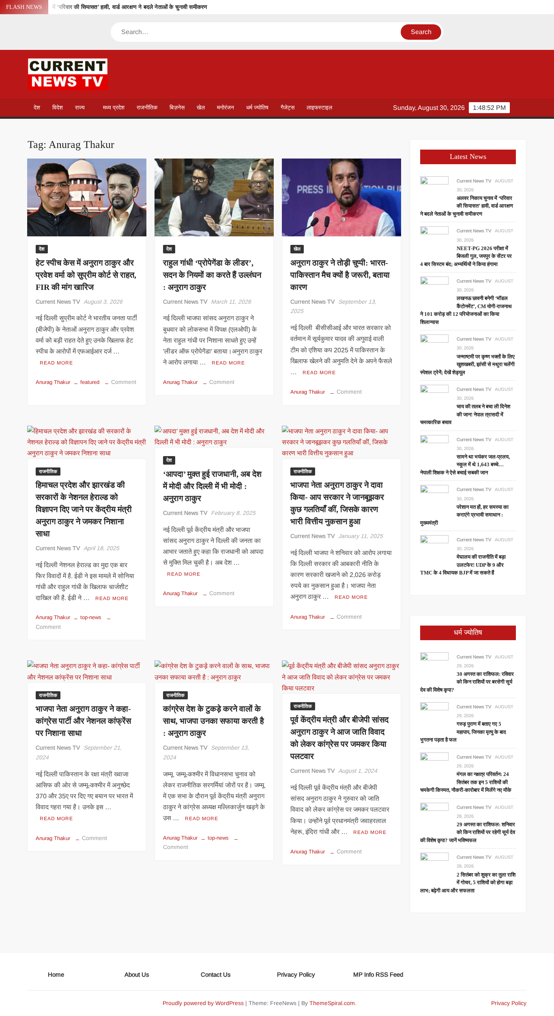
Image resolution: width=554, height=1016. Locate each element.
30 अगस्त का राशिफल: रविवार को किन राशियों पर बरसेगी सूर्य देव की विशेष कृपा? (467, 682)
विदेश (57, 107)
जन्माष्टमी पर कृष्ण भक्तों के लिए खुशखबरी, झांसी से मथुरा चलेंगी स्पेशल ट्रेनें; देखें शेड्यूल (467, 364)
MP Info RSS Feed (378, 974)
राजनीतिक (147, 107)
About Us (137, 974)
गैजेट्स (287, 107)
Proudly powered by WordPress (203, 1003)
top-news (90, 617)
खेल (201, 107)
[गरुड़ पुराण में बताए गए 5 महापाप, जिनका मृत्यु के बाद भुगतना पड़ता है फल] (434, 716)
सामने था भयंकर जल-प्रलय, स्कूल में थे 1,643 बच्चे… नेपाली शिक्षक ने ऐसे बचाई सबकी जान (465, 465)
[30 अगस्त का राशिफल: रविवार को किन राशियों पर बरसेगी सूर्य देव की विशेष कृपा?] (434, 665)
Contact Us (216, 974)
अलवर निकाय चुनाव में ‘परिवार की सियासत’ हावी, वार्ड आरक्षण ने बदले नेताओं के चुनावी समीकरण (108, 7)
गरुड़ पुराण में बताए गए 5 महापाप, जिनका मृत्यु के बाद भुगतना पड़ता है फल (463, 732)
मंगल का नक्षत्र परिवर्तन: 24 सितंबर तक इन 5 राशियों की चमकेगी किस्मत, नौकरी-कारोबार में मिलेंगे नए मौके (465, 782)
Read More (56, 363)
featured (89, 382)
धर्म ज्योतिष (257, 107)
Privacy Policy (296, 974)
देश (37, 107)
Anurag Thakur (53, 382)
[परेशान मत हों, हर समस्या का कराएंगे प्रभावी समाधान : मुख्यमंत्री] (434, 498)
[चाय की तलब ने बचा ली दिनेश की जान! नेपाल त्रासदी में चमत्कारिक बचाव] (434, 398)
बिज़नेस (177, 107)
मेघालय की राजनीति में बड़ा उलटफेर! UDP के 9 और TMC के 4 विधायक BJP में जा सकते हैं (463, 565)
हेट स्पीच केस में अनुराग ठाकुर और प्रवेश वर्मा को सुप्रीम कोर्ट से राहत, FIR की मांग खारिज (86, 275)
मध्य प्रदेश (114, 107)
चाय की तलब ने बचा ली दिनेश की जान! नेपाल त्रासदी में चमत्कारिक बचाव (465, 414)
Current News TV (58, 301)
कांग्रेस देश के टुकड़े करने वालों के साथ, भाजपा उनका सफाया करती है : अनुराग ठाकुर (213, 720)
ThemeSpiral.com (332, 1003)
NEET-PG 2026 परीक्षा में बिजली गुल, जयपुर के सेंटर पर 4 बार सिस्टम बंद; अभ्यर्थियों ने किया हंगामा (466, 256)
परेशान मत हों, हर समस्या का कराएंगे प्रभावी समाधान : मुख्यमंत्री (464, 515)
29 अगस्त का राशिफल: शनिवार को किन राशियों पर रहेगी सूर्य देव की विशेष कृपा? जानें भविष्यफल (467, 832)
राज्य (80, 107)
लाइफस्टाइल (319, 107)
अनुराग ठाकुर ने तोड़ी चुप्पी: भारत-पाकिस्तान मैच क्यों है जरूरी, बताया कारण (340, 275)
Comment (123, 382)
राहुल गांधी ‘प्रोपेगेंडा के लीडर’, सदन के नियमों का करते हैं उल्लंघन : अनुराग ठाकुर (212, 275)
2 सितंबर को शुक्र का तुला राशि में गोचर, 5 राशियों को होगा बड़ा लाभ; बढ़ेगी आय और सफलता (467, 883)
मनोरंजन (225, 107)
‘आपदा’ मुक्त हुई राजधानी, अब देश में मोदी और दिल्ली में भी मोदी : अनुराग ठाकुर (212, 486)
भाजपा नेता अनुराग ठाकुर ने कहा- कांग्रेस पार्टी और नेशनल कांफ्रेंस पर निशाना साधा (83, 720)
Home (56, 974)
